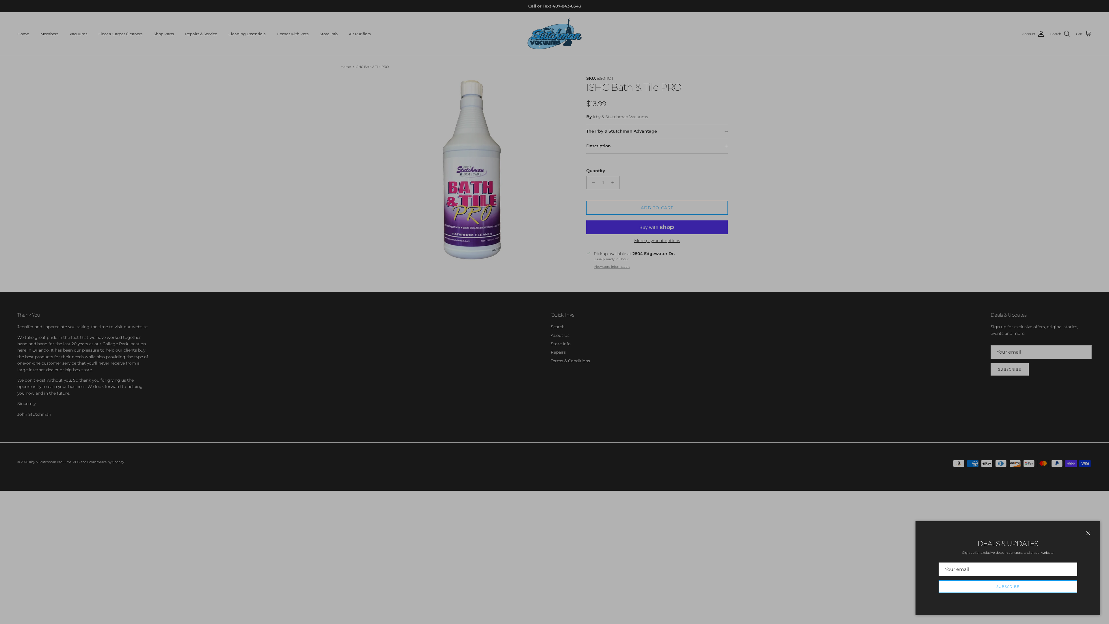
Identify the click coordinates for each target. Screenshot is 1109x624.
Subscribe (1007, 586)
